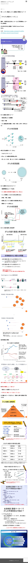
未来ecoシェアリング (7, 2)
